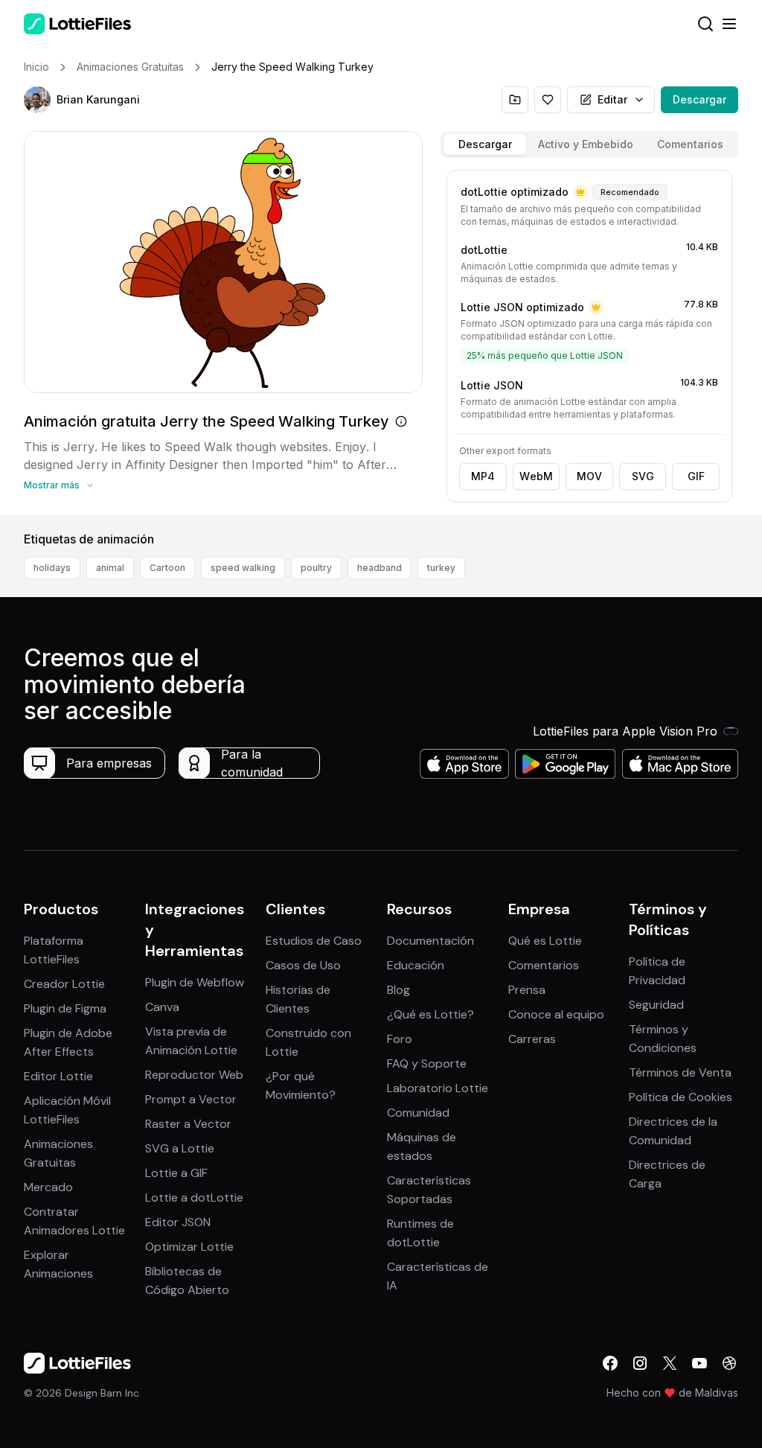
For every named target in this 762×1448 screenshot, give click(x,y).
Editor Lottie (58, 1076)
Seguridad (656, 1004)
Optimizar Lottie (189, 1246)
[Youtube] (699, 1363)
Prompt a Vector (191, 1099)
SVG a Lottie (179, 1148)
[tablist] (589, 144)
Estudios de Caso (314, 940)
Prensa (526, 990)
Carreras (532, 1039)
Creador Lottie (64, 984)
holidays (52, 567)
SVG (643, 476)
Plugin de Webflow (194, 982)
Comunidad (418, 1112)
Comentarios (543, 965)
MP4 (483, 476)
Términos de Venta (680, 1072)
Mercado (48, 1187)
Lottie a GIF (176, 1173)
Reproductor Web (194, 1074)
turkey (441, 567)
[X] (670, 1363)
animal (110, 567)
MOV (589, 476)
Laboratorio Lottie (437, 1088)
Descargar (699, 99)
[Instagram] (640, 1363)
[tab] (485, 144)
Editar (612, 99)
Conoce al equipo (556, 1014)
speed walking (243, 567)
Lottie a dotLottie (194, 1197)
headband (379, 567)
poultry (316, 567)
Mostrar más (52, 485)
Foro (399, 1039)
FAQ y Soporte (427, 1063)
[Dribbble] (729, 1363)
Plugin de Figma (65, 1008)
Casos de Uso (303, 965)
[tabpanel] (589, 339)
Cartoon (167, 567)
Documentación (430, 940)
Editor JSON (178, 1222)
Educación (415, 965)
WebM (536, 476)
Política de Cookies (680, 1097)
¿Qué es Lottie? (430, 1014)
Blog (398, 990)
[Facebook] (610, 1363)
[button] (37, 99)
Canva (162, 1007)
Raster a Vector (188, 1124)
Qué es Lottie (545, 940)
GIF (696, 476)
